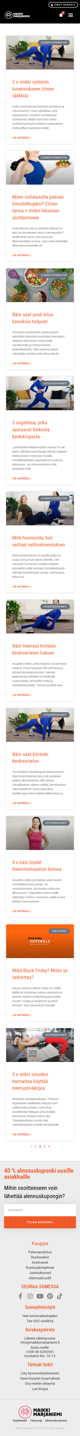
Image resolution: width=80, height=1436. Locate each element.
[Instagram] (30, 1296)
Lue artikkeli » (22, 137)
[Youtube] (40, 1296)
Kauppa (40, 1243)
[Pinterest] (50, 1296)
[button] (71, 15)
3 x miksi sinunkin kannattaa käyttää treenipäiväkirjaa (30, 1081)
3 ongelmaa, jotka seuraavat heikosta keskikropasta (31, 429)
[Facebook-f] (20, 1296)
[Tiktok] (60, 1296)
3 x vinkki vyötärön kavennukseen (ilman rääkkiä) (33, 89)
